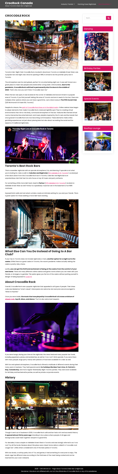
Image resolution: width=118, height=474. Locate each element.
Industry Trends (67, 4)
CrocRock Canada (19, 3)
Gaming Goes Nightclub (87, 4)
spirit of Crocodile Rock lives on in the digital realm (40, 107)
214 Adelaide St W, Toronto (58, 173)
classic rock (9, 299)
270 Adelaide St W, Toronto (55, 183)
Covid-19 (28, 277)
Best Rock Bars (104, 4)
